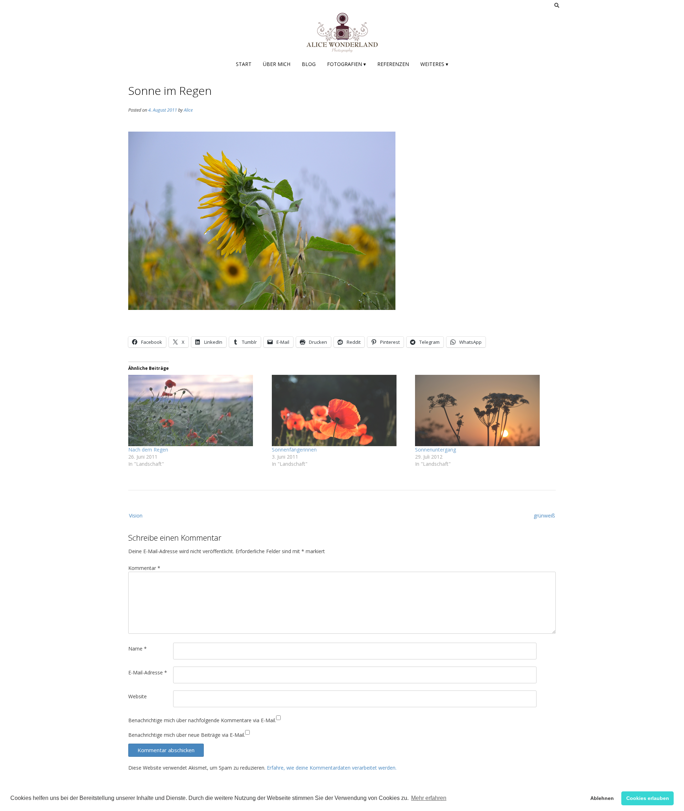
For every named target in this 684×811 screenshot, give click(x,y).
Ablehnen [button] (602, 798)
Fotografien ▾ (346, 64)
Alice (188, 110)
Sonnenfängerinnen (294, 449)
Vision (135, 515)
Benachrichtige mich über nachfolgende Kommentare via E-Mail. (202, 720)
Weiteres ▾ (434, 64)
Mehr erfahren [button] (428, 798)
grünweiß (544, 515)
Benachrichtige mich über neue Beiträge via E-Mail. (186, 734)
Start (244, 64)
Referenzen (393, 64)
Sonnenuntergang (435, 449)
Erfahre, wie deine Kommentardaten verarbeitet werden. (332, 767)
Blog (309, 64)
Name (137, 648)
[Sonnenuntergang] (483, 410)
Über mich (276, 64)
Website (137, 696)
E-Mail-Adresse (147, 672)
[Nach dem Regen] (196, 410)
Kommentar (144, 568)
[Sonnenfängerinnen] (340, 410)
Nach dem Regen (148, 449)
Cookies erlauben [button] (647, 798)
